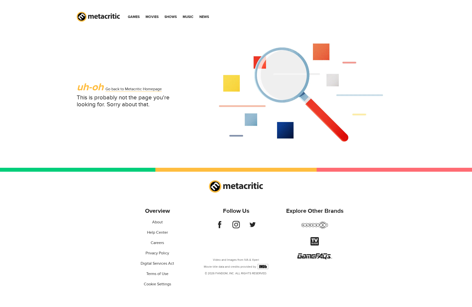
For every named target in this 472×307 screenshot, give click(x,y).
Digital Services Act (157, 263)
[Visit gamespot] (314, 228)
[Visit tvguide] (314, 244)
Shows (170, 17)
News (204, 17)
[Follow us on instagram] (236, 227)
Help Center (157, 232)
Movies (152, 17)
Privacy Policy (157, 253)
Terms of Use (157, 273)
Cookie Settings (157, 284)
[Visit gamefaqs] (314, 258)
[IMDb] (263, 266)
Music (188, 17)
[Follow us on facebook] (219, 227)
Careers (157, 242)
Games (134, 17)
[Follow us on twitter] (252, 227)
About (157, 222)
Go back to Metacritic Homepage (133, 89)
